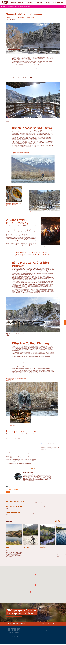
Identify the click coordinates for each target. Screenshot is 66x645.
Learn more (28, 6)
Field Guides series (39, 478)
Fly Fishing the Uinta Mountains (43, 131)
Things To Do (21, 2)
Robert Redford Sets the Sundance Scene (23, 59)
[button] (35, 585)
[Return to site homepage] (5, 2)
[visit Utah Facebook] (10, 636)
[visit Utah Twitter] (14, 636)
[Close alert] (65, 6)
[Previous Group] (56, 521)
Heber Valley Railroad (18, 368)
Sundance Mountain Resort (34, 57)
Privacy (47, 630)
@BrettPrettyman (31, 480)
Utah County (21, 133)
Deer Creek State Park (41, 352)
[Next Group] (59, 521)
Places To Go (13, 2)
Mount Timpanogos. (26, 57)
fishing (17, 64)
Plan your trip (29, 2)
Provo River (21, 64)
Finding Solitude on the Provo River (30, 143)
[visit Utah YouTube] (17, 636)
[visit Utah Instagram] (12, 636)
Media (34, 630)
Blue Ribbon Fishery (21, 290)
